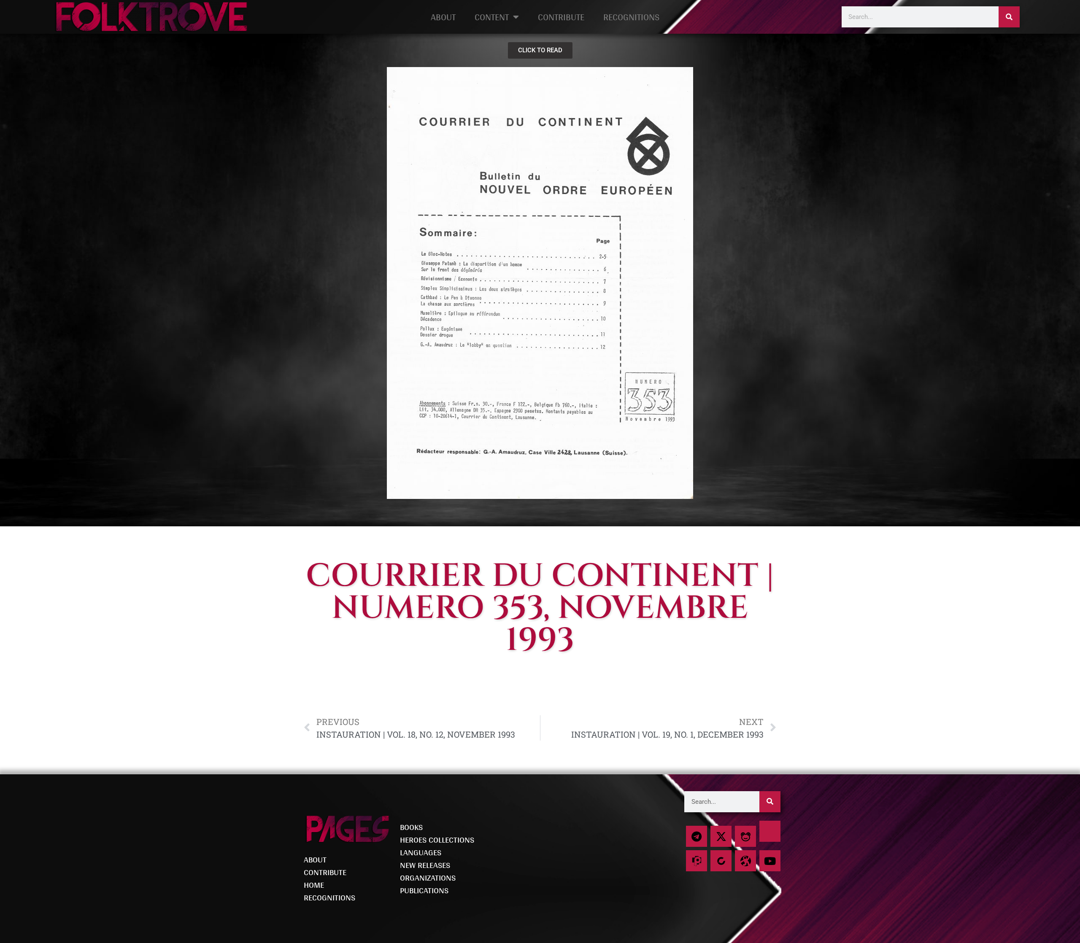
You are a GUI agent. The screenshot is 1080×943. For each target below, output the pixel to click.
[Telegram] (696, 836)
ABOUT (443, 16)
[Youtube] (769, 860)
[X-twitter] (721, 836)
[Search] (1009, 16)
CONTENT (492, 16)
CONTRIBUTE (561, 16)
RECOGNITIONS (631, 16)
